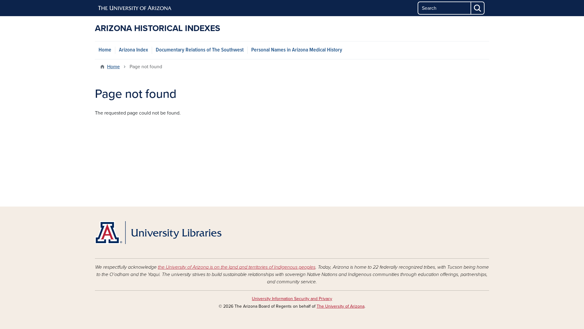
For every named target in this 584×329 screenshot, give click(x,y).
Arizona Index (133, 50)
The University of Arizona (340, 306)
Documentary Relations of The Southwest (200, 50)
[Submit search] (478, 8)
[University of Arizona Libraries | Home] (158, 232)
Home (105, 50)
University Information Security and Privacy (292, 298)
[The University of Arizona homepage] (135, 8)
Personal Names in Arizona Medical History (296, 50)
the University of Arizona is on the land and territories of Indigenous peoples (236, 267)
